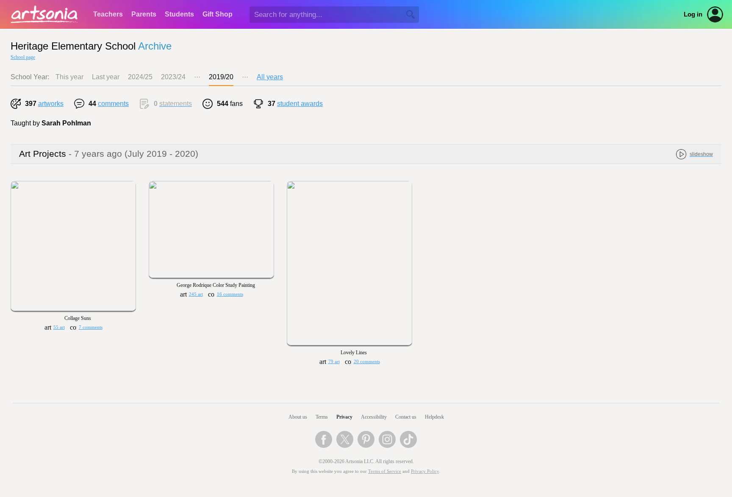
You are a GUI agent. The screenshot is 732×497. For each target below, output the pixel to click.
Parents (143, 14)
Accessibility (374, 417)
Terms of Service (384, 471)
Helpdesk (434, 417)
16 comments (230, 294)
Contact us (405, 417)
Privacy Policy (425, 471)
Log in (693, 14)
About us (297, 417)
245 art (196, 294)
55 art (59, 327)
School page (23, 57)
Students (179, 14)
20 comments (367, 361)
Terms (322, 417)
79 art (334, 361)
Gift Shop (217, 14)
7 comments (91, 327)
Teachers (108, 14)
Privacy (344, 417)
